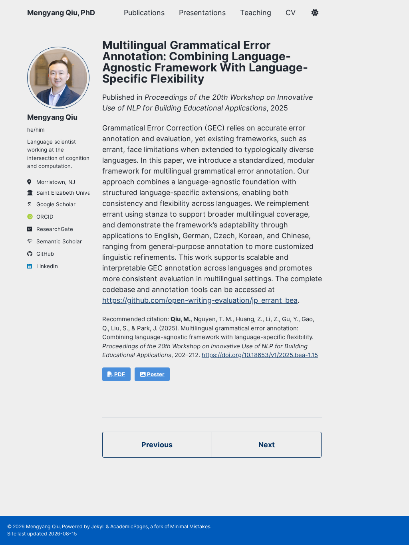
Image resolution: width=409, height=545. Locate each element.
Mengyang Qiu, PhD (61, 12)
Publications (144, 12)
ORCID (45, 216)
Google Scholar (55, 204)
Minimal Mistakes (190, 526)
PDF (119, 374)
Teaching (255, 12)
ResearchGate (54, 229)
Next (266, 444)
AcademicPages (129, 526)
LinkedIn (47, 266)
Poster (155, 374)
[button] (315, 13)
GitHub (45, 254)
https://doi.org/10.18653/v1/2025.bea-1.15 (260, 355)
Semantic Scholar (59, 241)
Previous (157, 444)
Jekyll (98, 526)
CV (291, 12)
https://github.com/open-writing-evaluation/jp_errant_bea (200, 300)
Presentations (202, 12)
